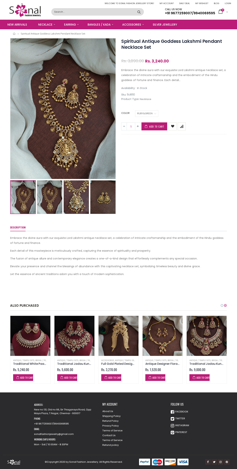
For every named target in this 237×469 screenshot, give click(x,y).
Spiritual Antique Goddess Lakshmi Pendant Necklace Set (171, 44)
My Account (167, 3)
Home (14, 33)
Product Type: (130, 99)
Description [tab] (18, 227)
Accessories (107, 360)
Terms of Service (112, 430)
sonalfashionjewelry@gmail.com (54, 434)
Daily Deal (184, 3)
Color (125, 113)
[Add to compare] (182, 126)
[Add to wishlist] (173, 126)
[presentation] (14, 194)
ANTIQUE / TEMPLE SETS (23, 360)
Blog (216, 3)
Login (228, 3)
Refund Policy (110, 421)
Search (139, 11)
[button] (222, 305)
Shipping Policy (111, 416)
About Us (107, 411)
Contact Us (109, 435)
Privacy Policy (110, 425)
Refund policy (110, 445)
